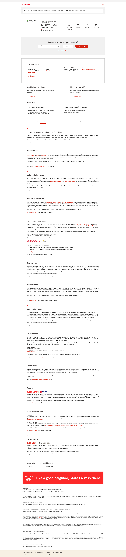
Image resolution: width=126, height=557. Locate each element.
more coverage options (70, 181)
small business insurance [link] (38, 325)
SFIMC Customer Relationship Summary (55, 425)
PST (72, 67)
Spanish (48, 70)
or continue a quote (63, 50)
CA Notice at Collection (39, 552)
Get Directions (31, 72)
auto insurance (48, 154)
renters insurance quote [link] (38, 276)
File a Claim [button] (33, 96)
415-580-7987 (31, 76)
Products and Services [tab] (42, 121)
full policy (40, 517)
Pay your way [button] (77, 96)
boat (62, 202)
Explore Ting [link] (30, 251)
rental (37, 155)
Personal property (92, 225)
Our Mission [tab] (83, 121)
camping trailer (56, 202)
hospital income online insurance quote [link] (41, 379)
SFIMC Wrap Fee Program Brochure (75, 425)
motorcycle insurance (55, 181)
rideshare (43, 155)
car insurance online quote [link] (38, 166)
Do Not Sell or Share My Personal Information (54, 552)
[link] (78, 29)
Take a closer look (31, 351)
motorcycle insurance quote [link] (39, 190)
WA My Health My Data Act (28, 552)
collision (93, 154)
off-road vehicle (69, 202)
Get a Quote (82, 46)
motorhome (49, 202)
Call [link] (27, 212)
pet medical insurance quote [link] (39, 454)
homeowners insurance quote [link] (39, 237)
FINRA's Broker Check (71, 418)
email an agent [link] (33, 212)
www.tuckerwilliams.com (88, 69)
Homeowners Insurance (83, 224)
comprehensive (30, 155)
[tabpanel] (63, 70)
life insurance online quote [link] (38, 357)
